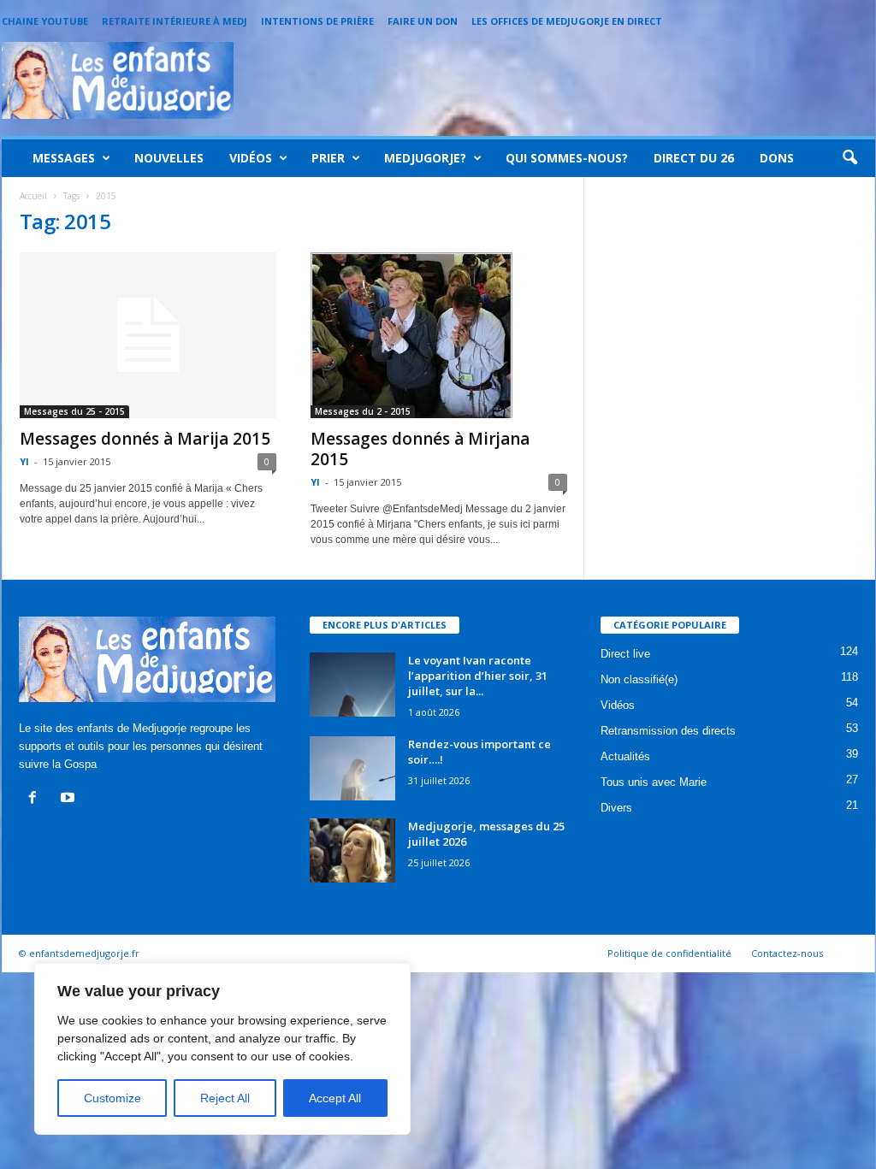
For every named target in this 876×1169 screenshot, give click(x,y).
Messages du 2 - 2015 (363, 411)
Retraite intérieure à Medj (174, 21)
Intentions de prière (317, 21)
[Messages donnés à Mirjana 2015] (439, 335)
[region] (222, 1049)
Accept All (335, 1098)
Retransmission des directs (668, 730)
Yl (24, 461)
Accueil (33, 196)
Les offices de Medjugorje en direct (566, 21)
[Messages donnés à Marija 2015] (148, 335)
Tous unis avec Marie (654, 782)
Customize (112, 1098)
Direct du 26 (694, 158)
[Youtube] (70, 799)
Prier (328, 158)
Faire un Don (423, 21)
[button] (849, 158)
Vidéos (250, 158)
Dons (777, 158)
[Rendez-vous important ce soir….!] (352, 768)
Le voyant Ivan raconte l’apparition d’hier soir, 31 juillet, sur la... (478, 675)
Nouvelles (169, 158)
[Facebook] (36, 799)
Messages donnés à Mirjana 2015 (420, 449)
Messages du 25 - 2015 (74, 411)
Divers (616, 807)
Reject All (225, 1098)
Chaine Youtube (45, 21)
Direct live (625, 653)
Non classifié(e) (639, 679)
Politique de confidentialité (669, 953)
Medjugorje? (425, 158)
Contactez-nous (787, 953)
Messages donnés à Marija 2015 (145, 439)
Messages (64, 158)
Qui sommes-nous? (567, 158)
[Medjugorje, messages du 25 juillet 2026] (352, 850)
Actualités (625, 756)
